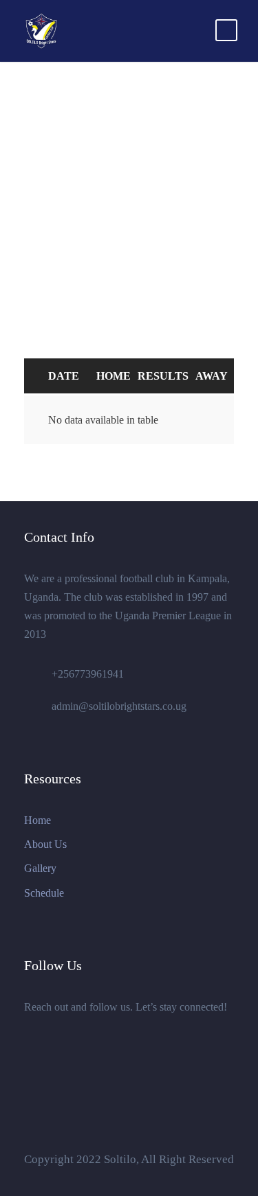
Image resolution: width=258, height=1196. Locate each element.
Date (63, 376)
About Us (45, 844)
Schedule (44, 893)
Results (163, 376)
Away (211, 376)
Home (113, 376)
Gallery (40, 868)
